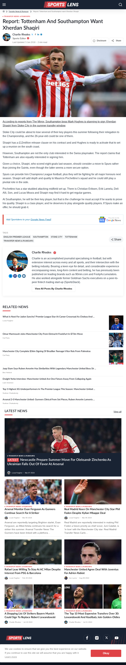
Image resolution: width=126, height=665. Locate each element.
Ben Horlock (7, 372)
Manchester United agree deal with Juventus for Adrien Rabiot (91, 571)
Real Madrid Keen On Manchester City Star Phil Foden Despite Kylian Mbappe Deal (92, 511)
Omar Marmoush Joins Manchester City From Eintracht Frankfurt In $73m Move (43, 334)
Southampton (40, 237)
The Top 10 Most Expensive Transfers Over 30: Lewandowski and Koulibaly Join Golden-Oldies (92, 615)
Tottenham (71, 237)
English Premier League (17, 237)
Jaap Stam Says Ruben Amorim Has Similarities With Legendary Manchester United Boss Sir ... (49, 368)
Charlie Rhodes (15, 622)
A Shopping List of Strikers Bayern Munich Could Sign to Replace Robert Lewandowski (30, 615)
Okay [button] (106, 653)
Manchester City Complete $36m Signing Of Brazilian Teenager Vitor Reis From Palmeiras (47, 351)
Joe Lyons (73, 578)
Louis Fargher (8, 321)
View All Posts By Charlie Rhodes (53, 288)
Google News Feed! (41, 219)
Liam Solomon (8, 383)
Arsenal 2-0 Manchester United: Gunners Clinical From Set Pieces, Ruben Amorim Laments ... (49, 399)
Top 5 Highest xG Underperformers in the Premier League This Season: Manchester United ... (49, 389)
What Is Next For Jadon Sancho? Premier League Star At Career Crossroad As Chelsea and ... (48, 317)
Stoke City (56, 237)
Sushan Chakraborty (10, 393)
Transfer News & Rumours (18, 11)
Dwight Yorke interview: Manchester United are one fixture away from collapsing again (47, 379)
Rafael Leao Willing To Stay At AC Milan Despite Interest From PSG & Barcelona (33, 571)
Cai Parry (6, 338)
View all (117, 411)
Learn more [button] (11, 656)
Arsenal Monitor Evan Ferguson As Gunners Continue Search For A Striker (30, 511)
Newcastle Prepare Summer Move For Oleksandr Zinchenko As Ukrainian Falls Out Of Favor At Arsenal (59, 462)
